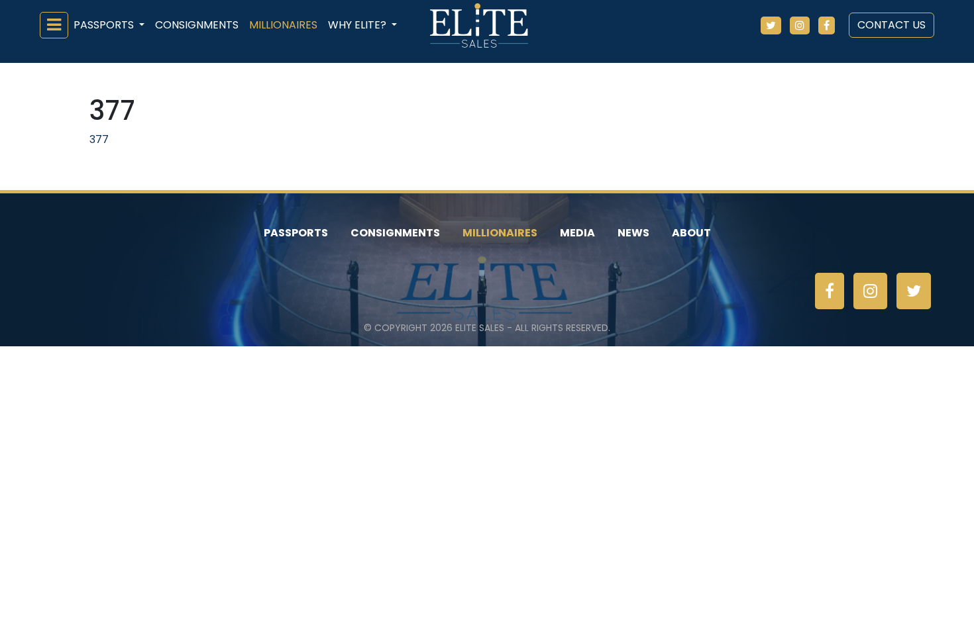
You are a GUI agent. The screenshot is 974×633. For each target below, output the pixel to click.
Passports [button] (105, 24)
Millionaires (283, 24)
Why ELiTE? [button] (358, 24)
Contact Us (891, 24)
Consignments (197, 24)
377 (99, 139)
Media (577, 232)
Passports (296, 232)
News (633, 232)
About (691, 232)
